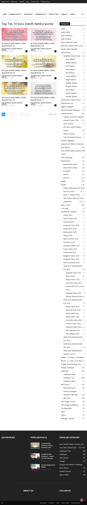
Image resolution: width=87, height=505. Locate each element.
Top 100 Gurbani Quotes (72, 137)
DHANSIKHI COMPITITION (71, 100)
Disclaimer (14, 1)
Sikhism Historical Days (74, 296)
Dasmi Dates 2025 (70, 218)
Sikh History (65, 384)
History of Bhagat (69, 391)
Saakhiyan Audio (69, 374)
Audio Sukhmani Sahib (69, 42)
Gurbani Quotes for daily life (73, 117)
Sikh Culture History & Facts (73, 198)
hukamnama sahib (70, 164)
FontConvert (35, 1)
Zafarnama (67, 201)
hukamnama (65, 161)
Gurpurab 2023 (68, 222)
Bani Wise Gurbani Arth (69, 46)
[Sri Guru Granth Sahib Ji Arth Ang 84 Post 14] (14, 61)
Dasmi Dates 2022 (72, 307)
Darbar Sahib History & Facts (74, 188)
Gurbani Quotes (15, 14)
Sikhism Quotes (69, 134)
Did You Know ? (69, 191)
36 (22, 114)
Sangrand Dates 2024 (71, 256)
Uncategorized (66, 408)
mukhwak (66, 171)
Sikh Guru (66, 398)
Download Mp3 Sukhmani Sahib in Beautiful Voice (47, 445)
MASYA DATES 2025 (70, 239)
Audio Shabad (66, 39)
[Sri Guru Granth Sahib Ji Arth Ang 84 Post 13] (43, 61)
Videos (63, 415)
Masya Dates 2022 (73, 317)
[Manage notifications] (81, 500)
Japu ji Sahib (65, 205)
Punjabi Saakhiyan (67, 368)
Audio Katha (65, 32)
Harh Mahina (70, 69)
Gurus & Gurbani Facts (71, 195)
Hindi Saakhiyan (66, 157)
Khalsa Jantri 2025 (69, 232)
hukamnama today (70, 168)
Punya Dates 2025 (70, 249)
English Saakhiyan (67, 107)
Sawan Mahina (71, 93)
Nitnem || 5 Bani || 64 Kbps (71, 361)
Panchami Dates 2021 (74, 283)
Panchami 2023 (69, 242)
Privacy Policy (45, 1)
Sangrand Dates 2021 (74, 293)
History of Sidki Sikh (70, 395)
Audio (72, 14)
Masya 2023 (67, 235)
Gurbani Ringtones (67, 140)
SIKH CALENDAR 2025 (71, 262)
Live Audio (65, 208)
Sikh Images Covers (68, 401)
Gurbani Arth (40, 14)
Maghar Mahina (71, 83)
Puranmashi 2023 (69, 252)
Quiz (27, 1)
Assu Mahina (70, 59)
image (63, 181)
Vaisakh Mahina (71, 96)
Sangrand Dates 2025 (71, 259)
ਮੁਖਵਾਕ (65, 174)
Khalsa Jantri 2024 (69, 229)
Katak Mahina (71, 76)
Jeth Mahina (70, 73)
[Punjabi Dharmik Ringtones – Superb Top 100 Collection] (35, 456)
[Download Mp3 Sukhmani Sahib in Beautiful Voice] (35, 446)
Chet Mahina (70, 66)
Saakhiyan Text (68, 378)
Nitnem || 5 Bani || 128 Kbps (72, 357)
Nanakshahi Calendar (68, 212)
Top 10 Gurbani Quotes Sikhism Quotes (12, 49)
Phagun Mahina (71, 86)
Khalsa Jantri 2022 (72, 313)
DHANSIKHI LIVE (67, 103)
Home (5, 14)
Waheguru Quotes (67, 418)
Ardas (63, 29)
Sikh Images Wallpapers (69, 405)
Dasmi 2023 (67, 215)
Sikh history (53, 14)
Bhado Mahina (71, 63)
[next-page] (27, 114)
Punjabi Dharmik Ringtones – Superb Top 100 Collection (47, 456)
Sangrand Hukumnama (71, 56)
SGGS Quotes (68, 124)
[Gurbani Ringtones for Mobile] (35, 467)
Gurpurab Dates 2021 (73, 273)
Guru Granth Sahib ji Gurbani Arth (73, 151)
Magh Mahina (71, 80)
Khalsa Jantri (70, 276)
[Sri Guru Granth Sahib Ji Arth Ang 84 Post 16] (14, 34)
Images (64, 14)
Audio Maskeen (66, 35)
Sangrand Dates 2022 (74, 327)
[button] (82, 14)
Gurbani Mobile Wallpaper (70, 110)
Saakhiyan (28, 14)
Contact (21, 1)
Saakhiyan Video (69, 381)
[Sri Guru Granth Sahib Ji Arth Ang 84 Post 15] (43, 34)
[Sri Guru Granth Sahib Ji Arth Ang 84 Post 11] (43, 88)
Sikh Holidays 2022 (72, 334)
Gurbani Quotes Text (71, 120)
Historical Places (69, 388)
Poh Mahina (70, 90)
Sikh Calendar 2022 (73, 330)
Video (63, 412)
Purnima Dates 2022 (73, 323)
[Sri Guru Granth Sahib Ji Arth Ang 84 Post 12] (14, 88)
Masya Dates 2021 (73, 279)
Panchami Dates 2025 (71, 246)
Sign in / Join (5, 1)
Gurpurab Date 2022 (73, 310)
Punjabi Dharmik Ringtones (71, 364)
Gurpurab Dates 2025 (71, 225)
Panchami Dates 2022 (74, 320)
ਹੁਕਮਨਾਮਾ (66, 178)
